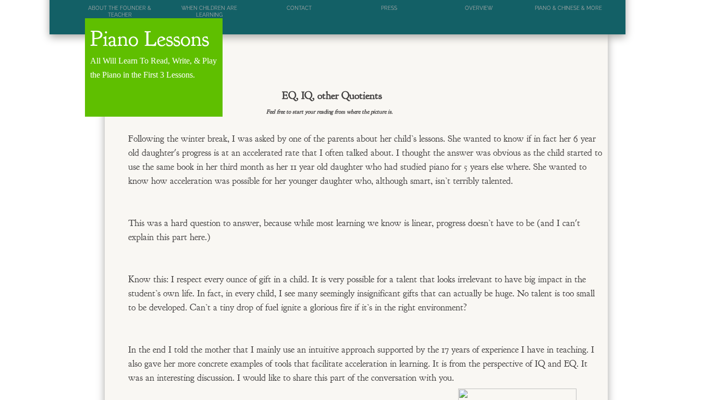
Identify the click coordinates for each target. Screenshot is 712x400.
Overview (479, 8)
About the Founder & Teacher (119, 11)
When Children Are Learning (209, 11)
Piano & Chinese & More (568, 8)
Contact (299, 8)
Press (389, 8)
